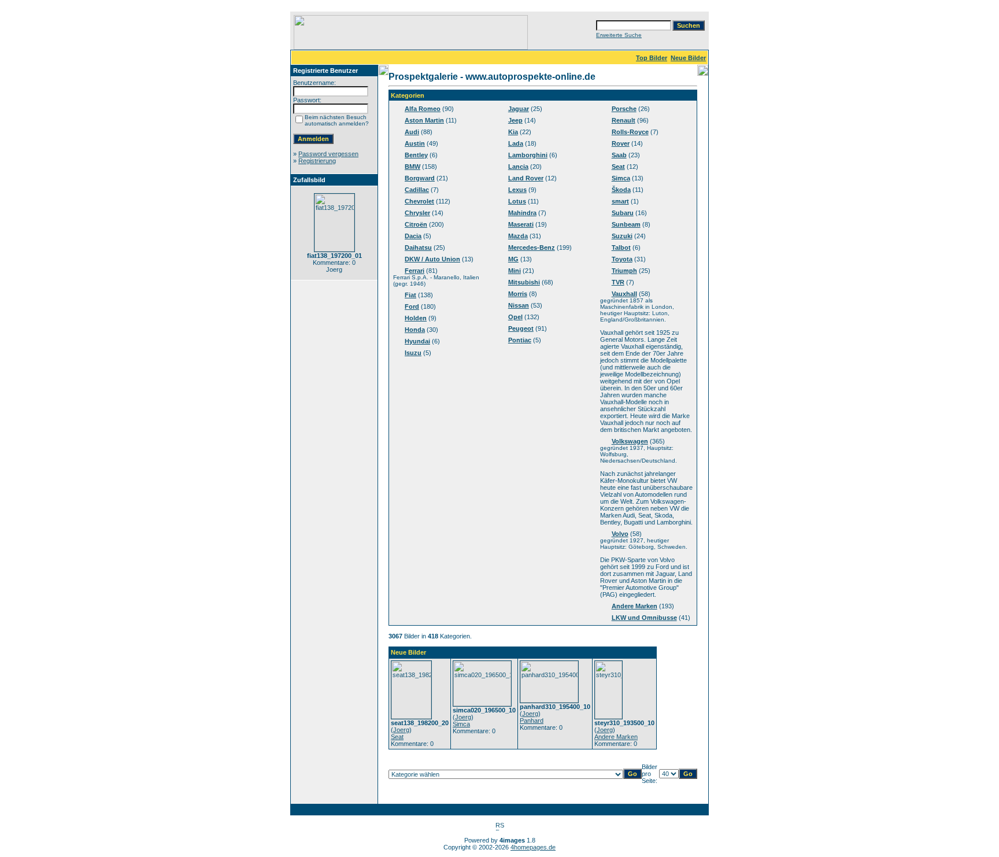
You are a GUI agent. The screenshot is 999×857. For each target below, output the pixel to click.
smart (620, 201)
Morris (517, 293)
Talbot (621, 247)
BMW (412, 166)
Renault (623, 120)
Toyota (622, 259)
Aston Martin (424, 120)
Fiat (410, 294)
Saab (619, 155)
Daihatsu (418, 247)
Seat (618, 166)
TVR (618, 282)
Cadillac (417, 189)
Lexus (517, 189)
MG (513, 259)
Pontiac (519, 340)
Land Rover (525, 178)
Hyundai (417, 341)
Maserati (521, 224)
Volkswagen (630, 441)
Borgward (420, 178)
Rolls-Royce (630, 131)
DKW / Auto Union (432, 259)
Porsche (624, 108)
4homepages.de (533, 847)
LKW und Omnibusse (644, 617)
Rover (621, 143)
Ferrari (414, 270)
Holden (416, 318)
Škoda (621, 189)
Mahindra (522, 212)
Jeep (515, 120)
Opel (515, 316)
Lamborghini (527, 155)
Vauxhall (624, 293)
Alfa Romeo (423, 108)
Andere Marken (634, 606)
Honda (415, 329)
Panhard (531, 720)
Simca (621, 178)
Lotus (517, 201)
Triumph (624, 270)
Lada (515, 143)
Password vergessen (328, 153)
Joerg (401, 729)
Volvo (620, 533)
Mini (514, 270)
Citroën (416, 224)
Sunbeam (626, 224)
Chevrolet (419, 201)
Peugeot (521, 328)
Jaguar (518, 108)
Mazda (518, 235)
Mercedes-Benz (531, 247)
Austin (415, 143)
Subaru (623, 212)
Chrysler (417, 212)
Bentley (416, 155)
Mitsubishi (524, 282)
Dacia (413, 235)
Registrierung (317, 160)
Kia (513, 131)
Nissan (518, 305)
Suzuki (622, 235)
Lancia (518, 166)
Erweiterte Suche (619, 35)
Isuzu (413, 352)
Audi (412, 131)
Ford (412, 306)
